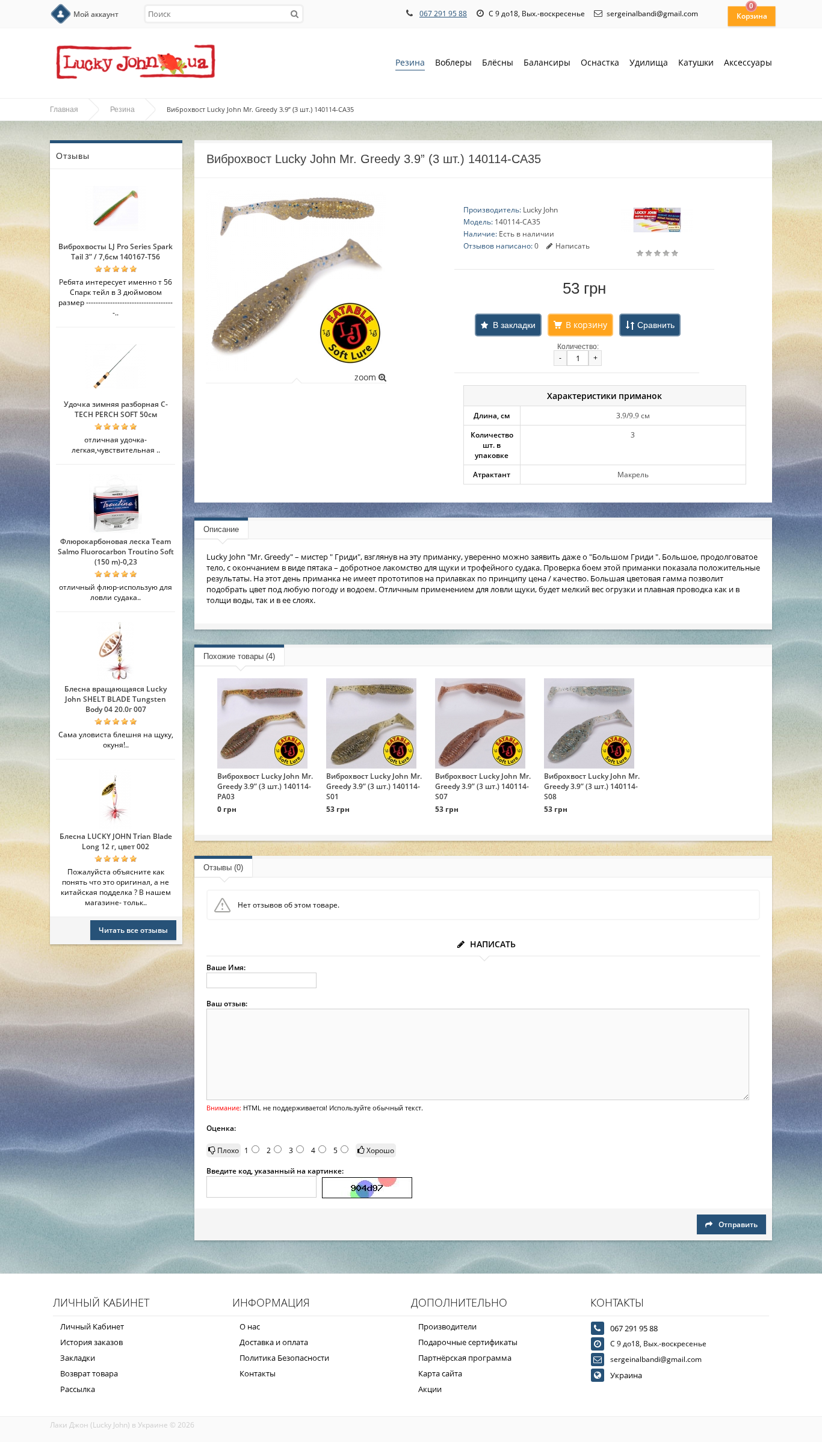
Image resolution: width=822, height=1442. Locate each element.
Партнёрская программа (464, 1357)
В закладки (514, 325)
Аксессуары (748, 62)
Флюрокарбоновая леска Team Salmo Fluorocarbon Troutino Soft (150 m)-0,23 (116, 551)
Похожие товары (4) (239, 656)
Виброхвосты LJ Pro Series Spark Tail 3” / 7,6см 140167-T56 (115, 251)
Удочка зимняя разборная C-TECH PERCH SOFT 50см (116, 409)
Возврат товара (89, 1373)
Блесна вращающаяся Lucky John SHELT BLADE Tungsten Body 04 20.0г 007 (115, 699)
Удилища (648, 62)
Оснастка (600, 62)
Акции (430, 1389)
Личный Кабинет (92, 1326)
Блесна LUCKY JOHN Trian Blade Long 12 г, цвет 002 (116, 841)
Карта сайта (440, 1373)
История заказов (91, 1342)
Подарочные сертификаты (468, 1342)
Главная (64, 109)
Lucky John (540, 210)
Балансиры (547, 62)
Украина (626, 1375)
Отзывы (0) (223, 867)
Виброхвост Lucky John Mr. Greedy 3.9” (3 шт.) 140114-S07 (483, 786)
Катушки (696, 62)
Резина (410, 62)
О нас (249, 1326)
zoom (366, 377)
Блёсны (497, 62)
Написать (572, 246)
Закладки (77, 1357)
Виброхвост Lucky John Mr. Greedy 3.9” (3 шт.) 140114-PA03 (265, 786)
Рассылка (77, 1389)
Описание (221, 529)
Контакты (257, 1373)
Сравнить (656, 325)
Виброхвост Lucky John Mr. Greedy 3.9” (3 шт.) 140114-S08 (592, 786)
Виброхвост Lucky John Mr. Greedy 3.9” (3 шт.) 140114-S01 (374, 786)
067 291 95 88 (443, 13)
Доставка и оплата (273, 1342)
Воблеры (453, 62)
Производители (447, 1326)
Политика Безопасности (284, 1357)
